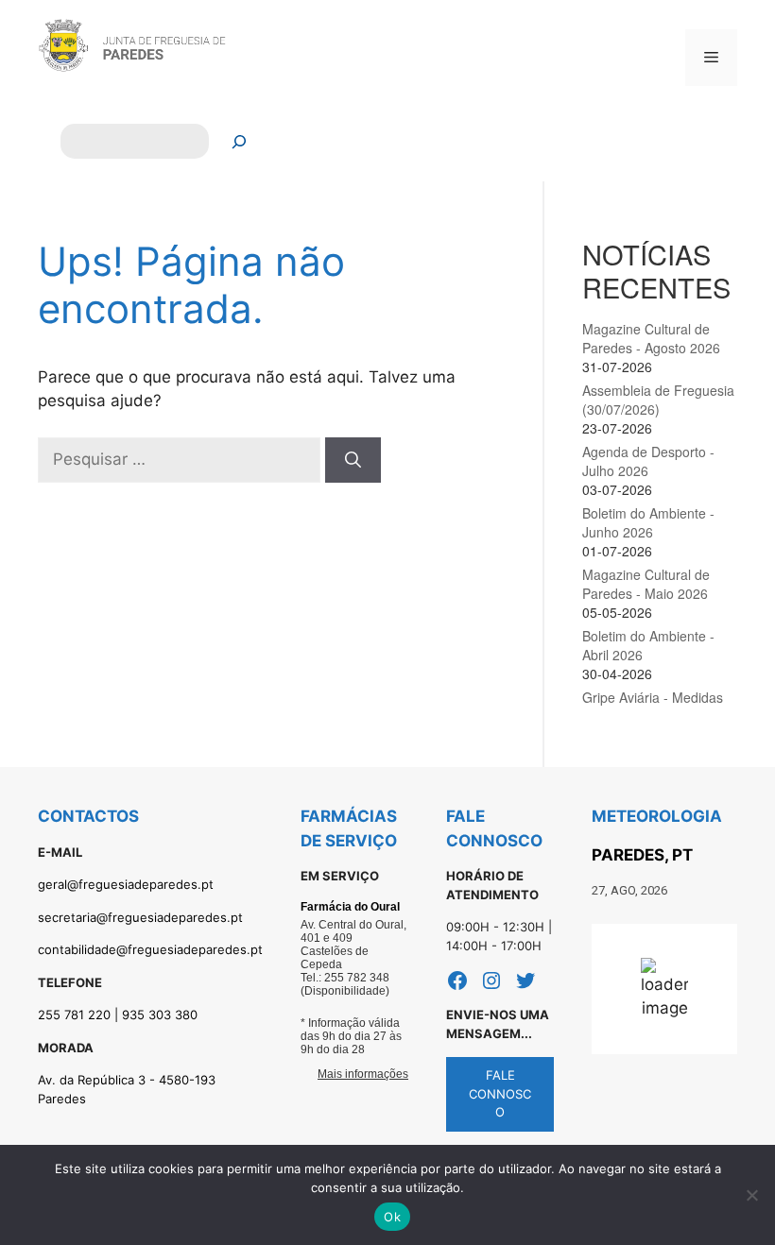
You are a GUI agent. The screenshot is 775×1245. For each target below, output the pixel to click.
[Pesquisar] (239, 141)
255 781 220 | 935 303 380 (118, 1014)
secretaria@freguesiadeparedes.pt (140, 917)
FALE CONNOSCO (500, 1093)
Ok (392, 1216)
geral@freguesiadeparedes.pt (126, 884)
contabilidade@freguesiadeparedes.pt (150, 949)
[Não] (751, 1194)
